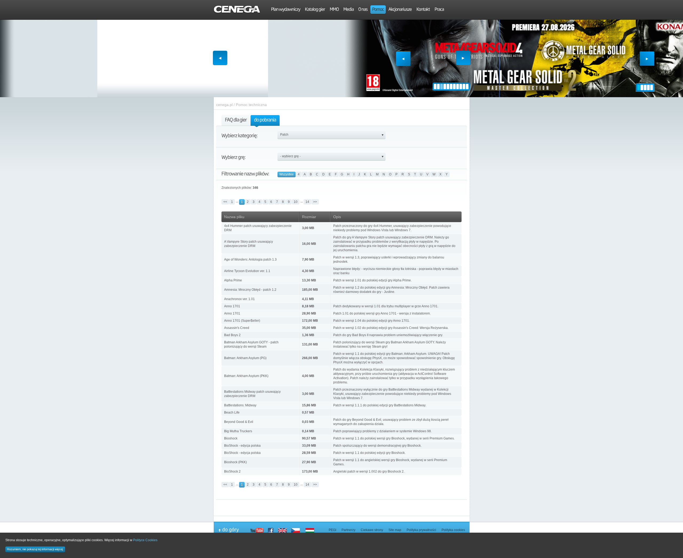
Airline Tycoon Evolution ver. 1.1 (247, 271)
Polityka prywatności (421, 530)
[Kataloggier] (315, 9)
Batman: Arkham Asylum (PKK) (246, 376)
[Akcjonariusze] (400, 9)
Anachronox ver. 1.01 (239, 299)
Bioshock (230, 438)
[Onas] (363, 9)
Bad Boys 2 (232, 335)
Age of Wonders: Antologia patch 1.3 (250, 259)
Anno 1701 (232, 306)
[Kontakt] (423, 9)
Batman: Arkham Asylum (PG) (245, 358)
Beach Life (232, 412)
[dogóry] (234, 530)
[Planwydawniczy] (286, 9)
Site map (394, 530)
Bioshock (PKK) (235, 462)
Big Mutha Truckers (238, 431)
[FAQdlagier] (235, 121)
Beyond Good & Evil (238, 422)
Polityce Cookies (145, 540)
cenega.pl (224, 105)
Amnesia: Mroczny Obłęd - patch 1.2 (250, 290)
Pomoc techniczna (251, 105)
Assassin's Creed (236, 328)
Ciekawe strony (372, 530)
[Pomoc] (378, 9)
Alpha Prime (233, 280)
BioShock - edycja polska (242, 445)
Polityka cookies (453, 530)
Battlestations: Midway (240, 405)
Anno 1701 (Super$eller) (242, 321)
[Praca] (439, 9)
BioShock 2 (232, 471)
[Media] (348, 9)
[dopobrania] (265, 121)
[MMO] (334, 9)
